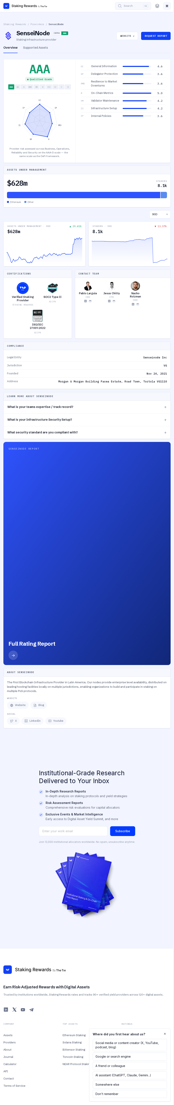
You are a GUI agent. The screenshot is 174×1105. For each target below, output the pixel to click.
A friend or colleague (110, 1066)
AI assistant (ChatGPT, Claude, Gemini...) (123, 1075)
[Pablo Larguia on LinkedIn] (85, 301)
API (5, 1071)
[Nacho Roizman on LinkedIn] (133, 304)
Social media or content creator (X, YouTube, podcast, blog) (127, 1045)
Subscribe (122, 831)
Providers (37, 24)
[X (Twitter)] (14, 1009)
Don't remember (106, 1094)
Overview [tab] (10, 48)
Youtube (58, 720)
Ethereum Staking (74, 1035)
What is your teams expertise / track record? (87, 407)
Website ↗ (127, 35)
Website (20, 705)
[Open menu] (157, 6)
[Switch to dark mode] (167, 6)
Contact (8, 1078)
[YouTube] (22, 1009)
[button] (123, 66)
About (7, 1049)
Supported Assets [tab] (35, 48)
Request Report (156, 35)
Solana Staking (72, 1042)
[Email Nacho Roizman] (137, 304)
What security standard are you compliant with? (87, 432)
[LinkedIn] (5, 1009)
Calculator (10, 1064)
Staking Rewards (14, 24)
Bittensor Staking (74, 1049)
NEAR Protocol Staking (77, 1064)
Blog (41, 705)
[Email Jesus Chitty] (113, 301)
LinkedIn (35, 720)
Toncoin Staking (73, 1056)
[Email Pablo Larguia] (90, 301)
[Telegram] (31, 1009)
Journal (8, 1056)
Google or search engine (113, 1056)
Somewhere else (107, 1084)
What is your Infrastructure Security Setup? (87, 419)
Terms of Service (14, 1085)
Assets (8, 1035)
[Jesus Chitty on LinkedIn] (109, 301)
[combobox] (160, 214)
